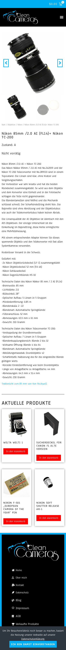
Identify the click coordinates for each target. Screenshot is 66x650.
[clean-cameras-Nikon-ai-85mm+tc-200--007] (33, 63)
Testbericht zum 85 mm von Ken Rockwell (24, 383)
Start (3, 124)
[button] (61, 17)
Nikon (20, 124)
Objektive (11, 124)
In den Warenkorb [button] (15, 451)
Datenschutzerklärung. (33, 639)
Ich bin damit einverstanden (33, 644)
